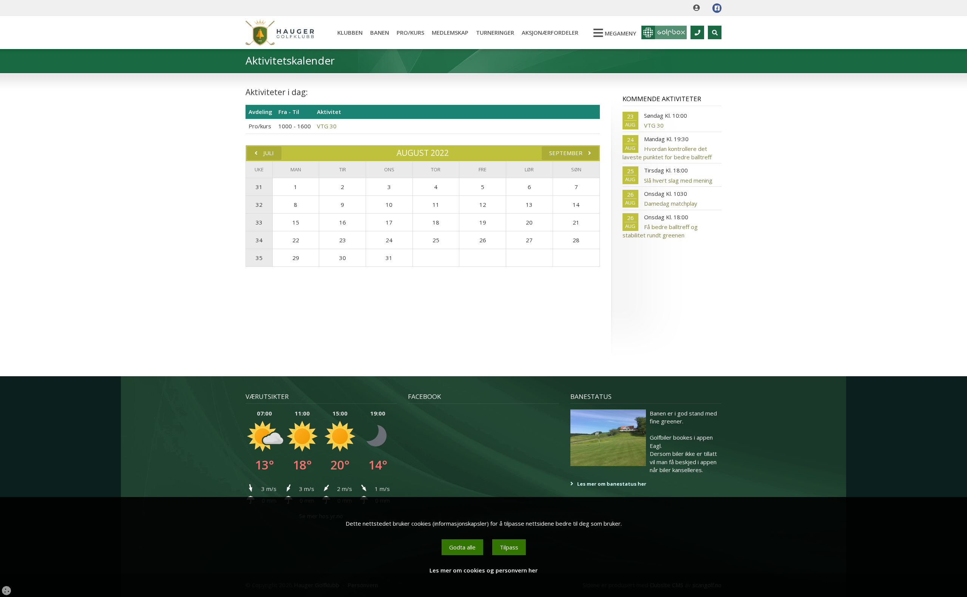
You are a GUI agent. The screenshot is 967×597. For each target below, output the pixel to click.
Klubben (350, 32)
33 (259, 222)
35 (259, 258)
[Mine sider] (698, 8)
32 (259, 204)
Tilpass (509, 547)
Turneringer (495, 32)
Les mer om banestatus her (611, 483)
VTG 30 (327, 126)
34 (259, 240)
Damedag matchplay (670, 203)
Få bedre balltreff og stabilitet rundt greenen (660, 230)
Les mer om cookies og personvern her (483, 570)
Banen (379, 32)
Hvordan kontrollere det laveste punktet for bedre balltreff (667, 152)
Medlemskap (450, 32)
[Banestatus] (608, 437)
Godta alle (462, 547)
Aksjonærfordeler (550, 32)
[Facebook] (716, 8)
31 (259, 187)
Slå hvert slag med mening (678, 180)
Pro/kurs (410, 32)
